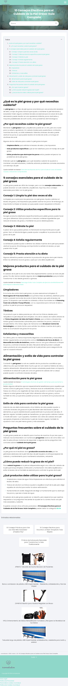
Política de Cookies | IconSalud (10, 685)
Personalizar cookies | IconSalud (10, 683)
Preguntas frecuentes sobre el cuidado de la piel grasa (27, 84)
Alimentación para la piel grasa (22, 79)
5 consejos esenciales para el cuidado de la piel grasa (26, 49)
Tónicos (14, 71)
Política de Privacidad (7, 681)
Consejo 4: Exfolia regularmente (22, 60)
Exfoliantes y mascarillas (20, 73)
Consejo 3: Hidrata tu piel (20, 57)
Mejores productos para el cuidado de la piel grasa (25, 65)
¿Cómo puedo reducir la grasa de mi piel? (25, 90)
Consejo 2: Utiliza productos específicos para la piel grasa (30, 54)
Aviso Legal (3, 679)
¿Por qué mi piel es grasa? (20, 87)
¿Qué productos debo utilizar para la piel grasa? (27, 92)
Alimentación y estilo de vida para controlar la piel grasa (27, 76)
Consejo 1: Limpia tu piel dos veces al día (24, 52)
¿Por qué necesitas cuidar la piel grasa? (24, 46)
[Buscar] (55, 22)
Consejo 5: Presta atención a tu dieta (24, 62)
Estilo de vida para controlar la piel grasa (25, 81)
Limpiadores (15, 68)
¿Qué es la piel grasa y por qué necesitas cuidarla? (25, 43)
